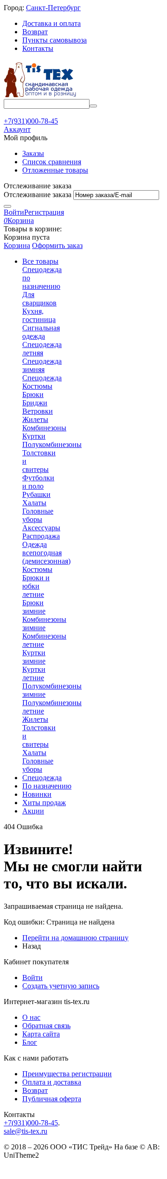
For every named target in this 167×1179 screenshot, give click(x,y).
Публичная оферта (51, 1099)
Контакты (37, 48)
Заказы (33, 153)
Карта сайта (41, 1034)
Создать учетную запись (60, 986)
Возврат (35, 32)
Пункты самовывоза (54, 40)
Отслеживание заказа (37, 195)
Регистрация (44, 212)
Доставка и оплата (51, 23)
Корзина (17, 245)
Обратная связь (46, 1026)
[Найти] (93, 106)
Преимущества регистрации (67, 1074)
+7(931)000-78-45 (31, 1123)
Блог (29, 1042)
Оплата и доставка (51, 1082)
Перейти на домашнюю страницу (75, 938)
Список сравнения (51, 162)
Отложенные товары (55, 170)
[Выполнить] (7, 206)
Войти (14, 212)
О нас (31, 1017)
